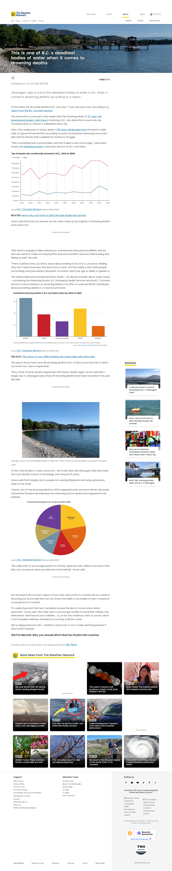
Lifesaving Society (33, 146)
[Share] (13, 78)
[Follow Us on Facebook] (126, 783)
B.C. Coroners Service (29, 209)
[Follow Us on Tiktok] (143, 783)
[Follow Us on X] (155, 783)
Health (34, 21)
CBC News (71, 644)
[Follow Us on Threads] (149, 783)
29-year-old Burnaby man (71, 129)
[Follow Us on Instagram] (132, 783)
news (18, 21)
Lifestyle (25, 21)
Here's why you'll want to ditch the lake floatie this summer (54, 215)
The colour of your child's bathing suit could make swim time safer (58, 356)
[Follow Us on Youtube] (138, 783)
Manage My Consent (21, 796)
